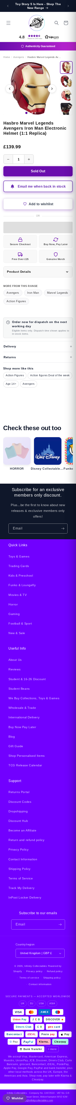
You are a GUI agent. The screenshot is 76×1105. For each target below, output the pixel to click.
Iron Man (33, 292)
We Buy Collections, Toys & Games (33, 698)
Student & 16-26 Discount (27, 679)
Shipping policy (52, 977)
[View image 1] (66, 67)
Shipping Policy (19, 869)
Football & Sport (20, 623)
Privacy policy (34, 971)
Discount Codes (19, 801)
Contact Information (22, 859)
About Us (15, 659)
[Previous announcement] (7, 6)
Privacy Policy (18, 849)
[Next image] (52, 88)
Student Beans (19, 688)
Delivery (10, 346)
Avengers (13, 292)
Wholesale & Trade (22, 707)
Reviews (14, 669)
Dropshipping (18, 811)
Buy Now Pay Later (22, 727)
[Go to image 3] (32, 113)
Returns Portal (18, 792)
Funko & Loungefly (22, 585)
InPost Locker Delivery (24, 897)
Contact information (40, 984)
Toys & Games (18, 556)
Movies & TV (17, 595)
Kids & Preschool (20, 575)
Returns (10, 357)
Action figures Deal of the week (50, 375)
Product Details (19, 271)
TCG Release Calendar (25, 765)
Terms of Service (20, 878)
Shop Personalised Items (26, 755)
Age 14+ (11, 383)
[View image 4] (66, 108)
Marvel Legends (57, 292)
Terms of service (29, 977)
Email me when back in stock (42, 186)
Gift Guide (15, 746)
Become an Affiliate (22, 830)
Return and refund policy (26, 840)
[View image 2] (66, 81)
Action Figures (16, 301)
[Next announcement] (68, 6)
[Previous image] (9, 88)
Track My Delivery (21, 888)
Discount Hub (18, 821)
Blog (11, 736)
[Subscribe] (62, 529)
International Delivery (23, 717)
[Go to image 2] (29, 113)
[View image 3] (66, 95)
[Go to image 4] (35, 113)
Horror (13, 604)
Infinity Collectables (35, 966)
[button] (8, 23)
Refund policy (55, 971)
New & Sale (16, 633)
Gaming (14, 614)
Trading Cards (18, 566)
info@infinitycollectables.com (38, 1100)
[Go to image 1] (26, 113)
